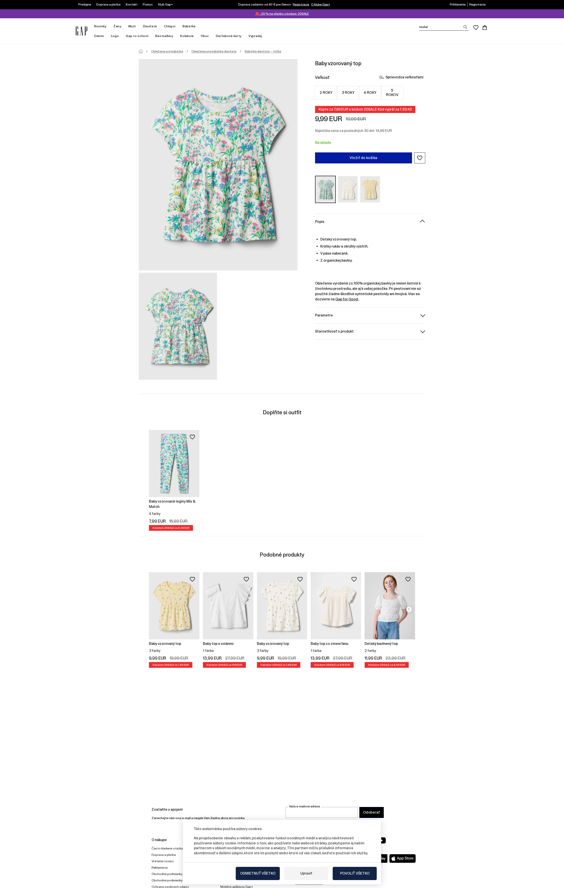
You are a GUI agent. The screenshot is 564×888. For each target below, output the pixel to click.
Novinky (100, 26)
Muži (132, 26)
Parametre (324, 315)
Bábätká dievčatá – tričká (263, 51)
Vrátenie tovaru (163, 861)
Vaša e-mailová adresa (304, 806)
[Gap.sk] (81, 30)
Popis (319, 221)
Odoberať (371, 812)
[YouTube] (381, 840)
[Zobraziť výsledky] (465, 27)
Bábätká (189, 26)
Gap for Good (347, 299)
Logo (115, 36)
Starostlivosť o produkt (334, 331)
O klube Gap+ (320, 4)
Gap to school (137, 36)
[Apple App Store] (402, 858)
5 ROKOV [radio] (392, 92)
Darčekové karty (229, 36)
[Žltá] (370, 189)
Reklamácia (160, 867)
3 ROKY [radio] (348, 93)
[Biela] (348, 189)
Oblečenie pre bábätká (167, 51)
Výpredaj (255, 36)
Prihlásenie (458, 4)
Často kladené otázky (167, 848)
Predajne (84, 4)
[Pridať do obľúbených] (192, 436)
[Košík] (484, 27)
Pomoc (148, 4)
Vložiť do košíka (363, 158)
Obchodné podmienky (167, 874)
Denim (99, 36)
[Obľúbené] (476, 27)
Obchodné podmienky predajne (173, 880)
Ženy (117, 26)
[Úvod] (141, 51)
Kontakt (131, 4)
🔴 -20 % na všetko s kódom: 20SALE (282, 13)
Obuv (205, 36)
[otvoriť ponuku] (108, 26)
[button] (419, 157)
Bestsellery (164, 36)
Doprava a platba (108, 4)
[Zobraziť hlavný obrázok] (218, 164)
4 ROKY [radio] (370, 93)
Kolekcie (187, 36)
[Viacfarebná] (325, 189)
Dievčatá (150, 26)
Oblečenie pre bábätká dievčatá (213, 51)
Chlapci (170, 26)
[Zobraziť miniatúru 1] (178, 326)
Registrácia (301, 4)
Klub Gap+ (165, 4)
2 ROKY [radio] (326, 93)
